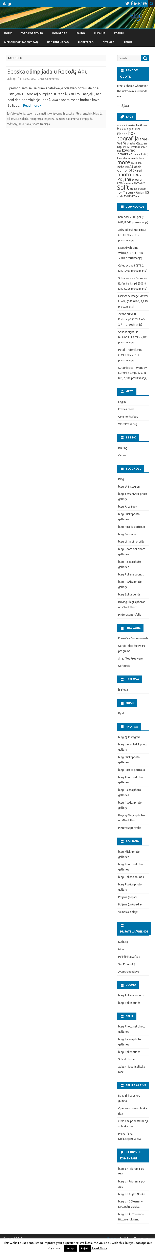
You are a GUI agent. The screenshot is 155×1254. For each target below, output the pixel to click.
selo (21, 124)
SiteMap (108, 42)
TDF (119, 192)
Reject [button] (84, 1248)
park (139, 170)
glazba (131, 143)
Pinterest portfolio (129, 614)
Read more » (32, 105)
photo (124, 174)
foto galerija (17, 113)
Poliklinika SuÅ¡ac (129, 956)
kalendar (122, 158)
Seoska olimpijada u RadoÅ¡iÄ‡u (47, 71)
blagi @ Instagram (129, 486)
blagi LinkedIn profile (131, 541)
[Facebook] (131, 3)
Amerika (130, 125)
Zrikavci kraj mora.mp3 (132, 229)
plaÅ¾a (136, 175)
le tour (140, 158)
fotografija (36, 118)
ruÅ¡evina (128, 183)
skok (28, 124)
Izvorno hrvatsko (63, 113)
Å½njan (135, 196)
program (138, 179)
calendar (129, 128)
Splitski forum (126, 1059)
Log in (122, 402)
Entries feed (126, 409)
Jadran (136, 154)
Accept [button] (70, 1248)
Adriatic (121, 125)
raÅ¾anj (12, 124)
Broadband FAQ (58, 42)
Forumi (119, 33)
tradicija (45, 124)
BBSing (122, 448)
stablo (133, 189)
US (147, 192)
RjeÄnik (99, 33)
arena (83, 113)
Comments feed (128, 416)
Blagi (121, 479)
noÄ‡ (129, 167)
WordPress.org (127, 424)
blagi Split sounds (129, 594)
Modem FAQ (86, 42)
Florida (122, 134)
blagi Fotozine (127, 534)
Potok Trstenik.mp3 (130, 349)
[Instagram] (140, 3)
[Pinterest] (145, 3)
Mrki (121, 949)
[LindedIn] (135, 3)
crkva (137, 129)
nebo (121, 167)
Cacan (122, 455)
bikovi (10, 118)
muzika (136, 163)
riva (120, 183)
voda (120, 196)
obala (137, 167)
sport (35, 124)
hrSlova (123, 689)
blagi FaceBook (127, 506)
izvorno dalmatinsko (39, 113)
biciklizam (142, 125)
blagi (13, 78)
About (128, 42)
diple (25, 118)
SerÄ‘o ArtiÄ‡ (126, 964)
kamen (132, 158)
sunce (142, 188)
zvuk (127, 196)
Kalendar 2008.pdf (129, 217)
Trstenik (129, 192)
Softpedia (124, 665)
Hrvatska (135, 147)
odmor (122, 170)
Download (59, 33)
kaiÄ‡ (144, 154)
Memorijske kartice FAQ (21, 42)
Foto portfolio (31, 33)
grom (126, 147)
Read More (99, 1248)
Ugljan (140, 192)
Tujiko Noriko (137, 1194)
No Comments (50, 78)
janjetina (49, 118)
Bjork (121, 713)
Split (123, 187)
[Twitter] (127, 3)
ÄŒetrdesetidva (128, 971)
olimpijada (86, 118)
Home (8, 33)
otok (132, 170)
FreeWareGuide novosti (133, 638)
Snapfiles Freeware (130, 658)
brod (120, 128)
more (123, 162)
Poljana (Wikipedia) (130, 904)
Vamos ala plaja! (128, 912)
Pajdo (80, 33)
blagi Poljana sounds (131, 574)
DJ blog (123, 941)
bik (90, 113)
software (139, 183)
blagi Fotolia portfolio (131, 526)
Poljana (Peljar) (127, 897)
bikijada (98, 113)
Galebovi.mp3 (126, 265)
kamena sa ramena (67, 118)
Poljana (124, 179)
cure (18, 118)
